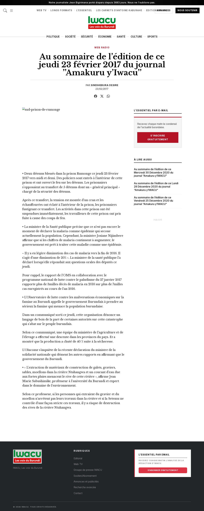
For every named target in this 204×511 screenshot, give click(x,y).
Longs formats (61, 10)
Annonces (164, 10)
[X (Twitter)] (102, 96)
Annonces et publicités (86, 481)
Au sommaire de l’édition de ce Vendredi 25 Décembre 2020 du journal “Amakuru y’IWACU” (153, 201)
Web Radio (102, 47)
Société (70, 36)
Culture (136, 36)
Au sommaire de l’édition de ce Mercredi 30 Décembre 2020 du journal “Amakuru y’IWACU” (153, 172)
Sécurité (87, 36)
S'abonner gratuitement (163, 470)
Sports (152, 36)
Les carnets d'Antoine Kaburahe (119, 10)
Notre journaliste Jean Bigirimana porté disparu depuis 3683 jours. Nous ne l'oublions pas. (102, 2)
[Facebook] (95, 96)
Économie (104, 36)
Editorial (78, 458)
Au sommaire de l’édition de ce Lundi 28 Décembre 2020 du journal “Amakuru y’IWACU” (156, 187)
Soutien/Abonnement (85, 475)
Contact (78, 493)
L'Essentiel (84, 10)
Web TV (42, 10)
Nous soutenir (187, 10)
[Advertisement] (158, 271)
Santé (121, 36)
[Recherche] (5, 8)
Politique (53, 36)
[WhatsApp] (108, 96)
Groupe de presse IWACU (88, 469)
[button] (11, 8)
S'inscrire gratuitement (157, 137)
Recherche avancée (85, 487)
